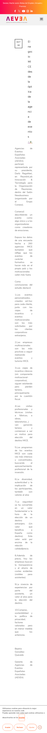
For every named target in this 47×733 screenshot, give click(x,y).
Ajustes (31, 727)
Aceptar (7, 727)
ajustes (22, 717)
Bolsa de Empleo (27, 3)
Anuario (38, 3)
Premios (22, 6)
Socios (5, 3)
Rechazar (20, 727)
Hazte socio (14, 3)
